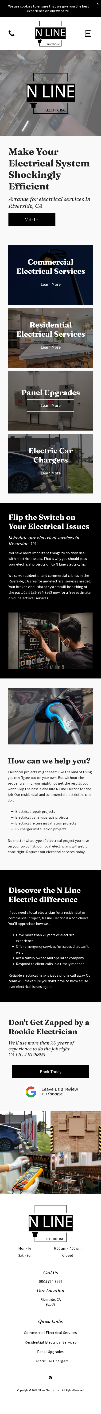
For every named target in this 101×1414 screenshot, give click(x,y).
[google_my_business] (50, 1378)
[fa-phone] (11, 36)
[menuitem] (50, 1332)
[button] (88, 33)
